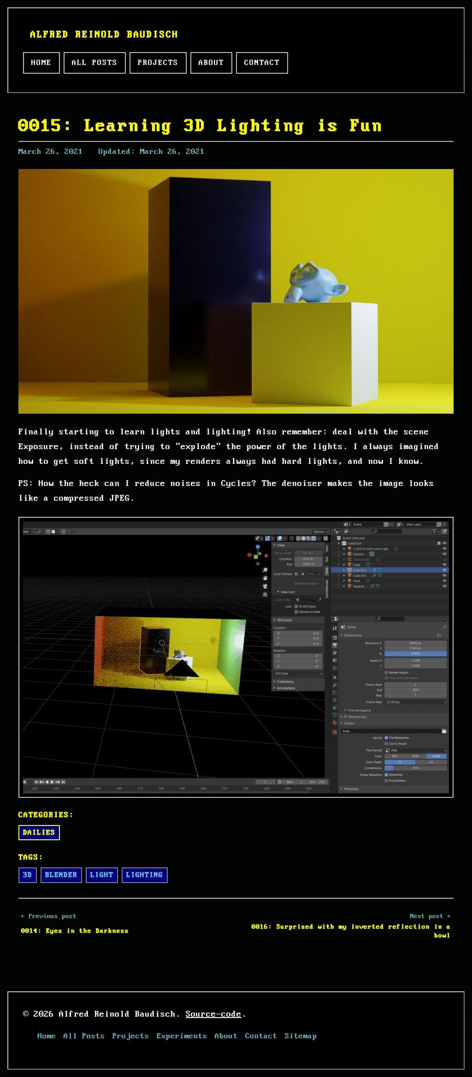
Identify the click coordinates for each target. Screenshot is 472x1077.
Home (41, 63)
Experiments (182, 1036)
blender (61, 875)
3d (27, 875)
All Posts (95, 63)
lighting (144, 875)
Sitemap (301, 1036)
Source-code (214, 1014)
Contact (262, 63)
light (101, 875)
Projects (158, 63)
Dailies (39, 833)
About (211, 63)
